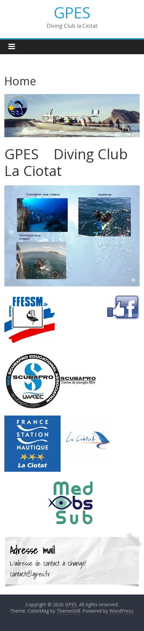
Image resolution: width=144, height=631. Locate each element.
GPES (72, 12)
